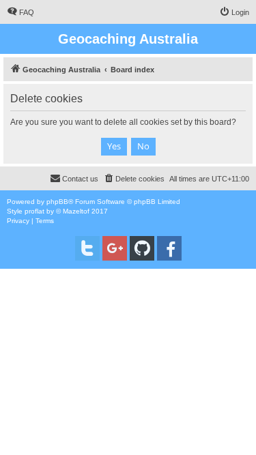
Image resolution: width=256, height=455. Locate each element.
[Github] (142, 248)
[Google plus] (114, 248)
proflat (34, 211)
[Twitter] (87, 248)
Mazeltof (76, 211)
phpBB (57, 201)
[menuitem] (20, 12)
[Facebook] (169, 248)
